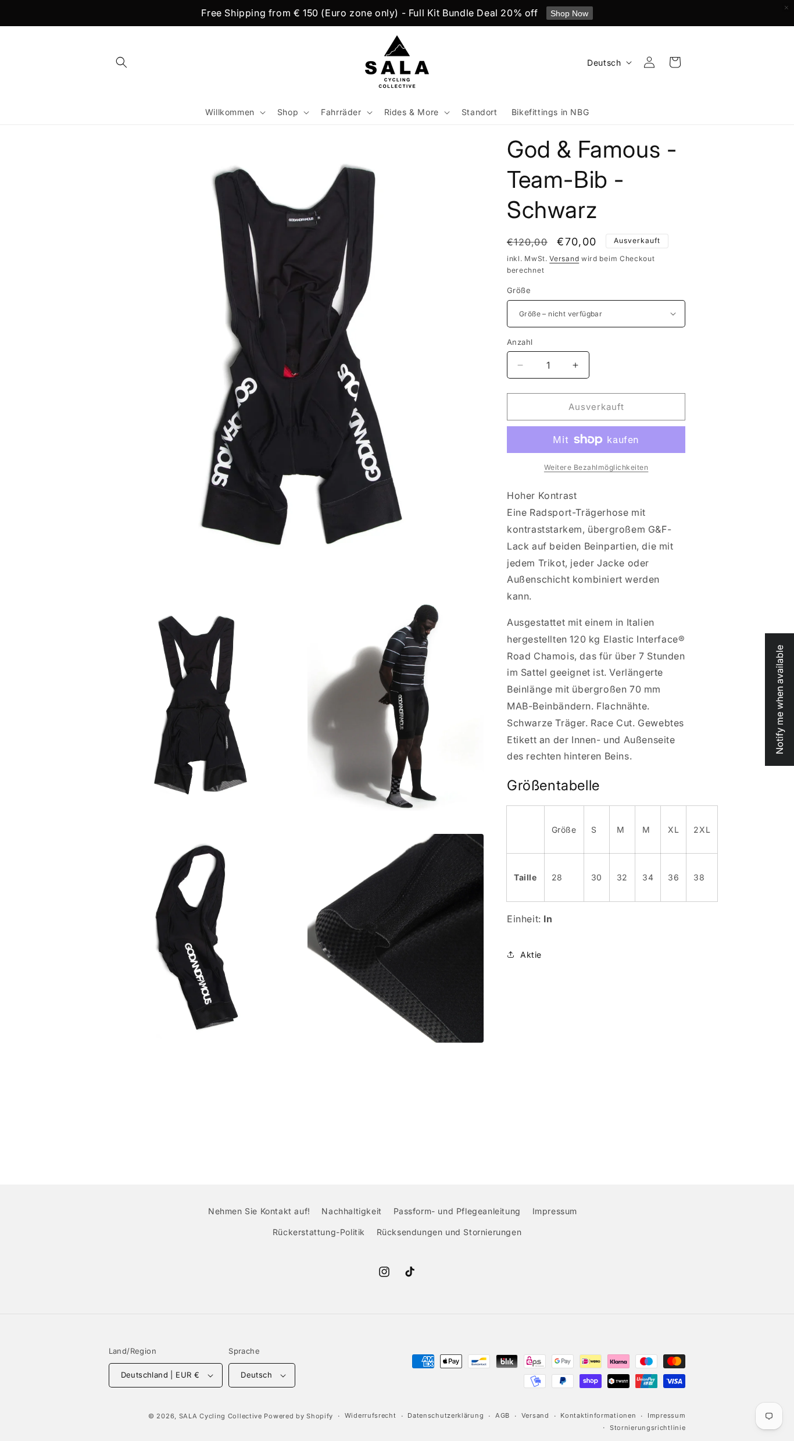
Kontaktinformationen (598, 1416)
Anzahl (519, 342)
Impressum (554, 1211)
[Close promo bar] (786, 7)
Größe (519, 290)
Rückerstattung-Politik (319, 1231)
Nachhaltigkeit (351, 1211)
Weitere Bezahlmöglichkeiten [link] (596, 467)
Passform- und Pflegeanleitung (457, 1211)
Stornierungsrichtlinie (647, 1428)
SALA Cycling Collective (220, 1416)
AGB (502, 1416)
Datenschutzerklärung (445, 1416)
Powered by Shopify (298, 1416)
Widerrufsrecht (370, 1416)
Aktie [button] (531, 955)
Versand (564, 258)
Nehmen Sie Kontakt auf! (259, 1211)
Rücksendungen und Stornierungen (449, 1231)
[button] (121, 62)
